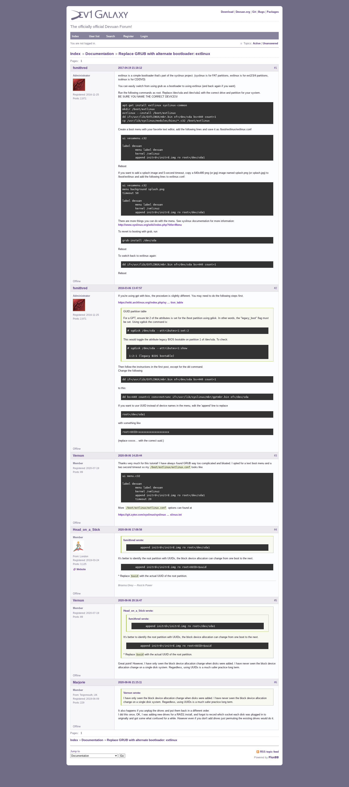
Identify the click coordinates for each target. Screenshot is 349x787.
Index (75, 36)
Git (254, 11)
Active (257, 43)
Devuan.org (243, 11)
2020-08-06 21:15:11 (130, 682)
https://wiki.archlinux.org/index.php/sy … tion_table (150, 302)
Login (144, 36)
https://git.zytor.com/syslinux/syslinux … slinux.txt (150, 514)
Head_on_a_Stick (86, 529)
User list (94, 36)
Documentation (99, 54)
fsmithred (80, 68)
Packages (273, 11)
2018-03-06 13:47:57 (130, 288)
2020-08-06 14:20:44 (130, 455)
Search (110, 36)
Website (81, 569)
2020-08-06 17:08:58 (130, 529)
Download (227, 11)
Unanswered (270, 43)
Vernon (78, 455)
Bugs (261, 11)
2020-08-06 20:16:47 (130, 600)
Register (128, 36)
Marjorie (79, 682)
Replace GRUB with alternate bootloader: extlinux (164, 54)
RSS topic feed (269, 751)
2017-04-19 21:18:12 (130, 67)
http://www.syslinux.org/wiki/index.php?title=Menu (150, 224)
